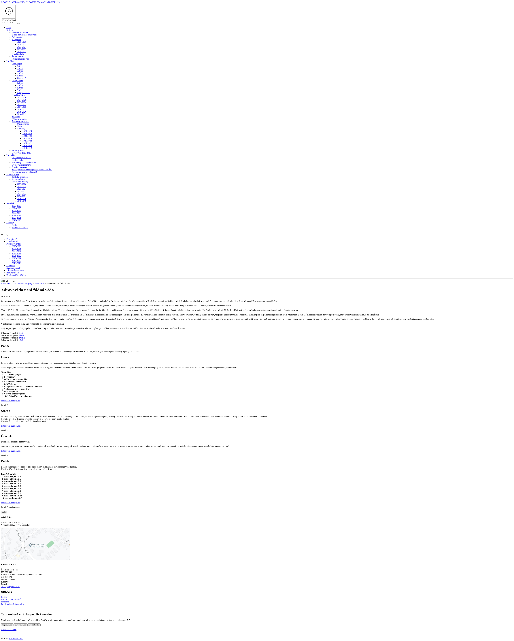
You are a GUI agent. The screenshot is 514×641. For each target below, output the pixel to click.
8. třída (20, 88)
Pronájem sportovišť (20, 59)
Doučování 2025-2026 (21, 153)
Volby (19, 126)
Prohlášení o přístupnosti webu (14, 604)
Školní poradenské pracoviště (24, 35)
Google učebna (23, 78)
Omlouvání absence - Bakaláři (24, 172)
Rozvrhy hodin (18, 150)
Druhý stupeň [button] (17, 80)
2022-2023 (21, 49)
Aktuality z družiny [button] (20, 182)
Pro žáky (12, 283)
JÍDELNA (55, 2)
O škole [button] (9, 30)
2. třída (20, 68)
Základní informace (20, 32)
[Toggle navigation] (18, 23)
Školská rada (17, 160)
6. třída (20, 83)
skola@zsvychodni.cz (10, 586)
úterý (21, 333)
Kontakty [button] (10, 223)
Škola (14, 225)
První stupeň (11, 239)
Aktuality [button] (21, 129)
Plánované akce (18, 179)
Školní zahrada (18, 56)
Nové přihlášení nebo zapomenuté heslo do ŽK (32, 170)
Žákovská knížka (44, 2)
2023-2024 (21, 47)
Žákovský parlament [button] (20, 121)
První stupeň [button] (17, 64)
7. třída (20, 85)
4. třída (20, 73)
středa (21, 335)
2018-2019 (21, 114)
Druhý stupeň (12, 241)
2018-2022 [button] (21, 51)
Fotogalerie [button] (16, 39)
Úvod (8, 27)
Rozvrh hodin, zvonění (10, 599)
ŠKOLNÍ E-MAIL (28, 2)
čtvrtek (22, 338)
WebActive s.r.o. (16, 639)
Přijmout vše (7, 625)
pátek (21, 340)
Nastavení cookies (8, 629)
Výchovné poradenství (21, 165)
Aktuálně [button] (10, 203)
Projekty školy (18, 54)
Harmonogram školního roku (24, 162)
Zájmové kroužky (19, 119)
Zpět (4, 512)
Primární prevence (19, 167)
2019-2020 (21, 112)
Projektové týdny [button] (19, 95)
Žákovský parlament (15, 270)
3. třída (20, 71)
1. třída (20, 66)
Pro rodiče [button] (10, 155)
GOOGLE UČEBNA (10, 2)
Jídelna (4, 597)
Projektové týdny (13, 244)
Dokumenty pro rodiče (21, 157)
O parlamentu (23, 124)
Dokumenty (17, 37)
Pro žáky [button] (10, 61)
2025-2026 (21, 42)
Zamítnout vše (20, 625)
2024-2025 (21, 44)
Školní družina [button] (12, 174)
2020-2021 (21, 109)
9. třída (20, 90)
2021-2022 (21, 107)
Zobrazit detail (34, 625)
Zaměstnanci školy (20, 227)
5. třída (20, 76)
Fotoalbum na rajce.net (10, 401)
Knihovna (16, 117)
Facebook (5, 602)
